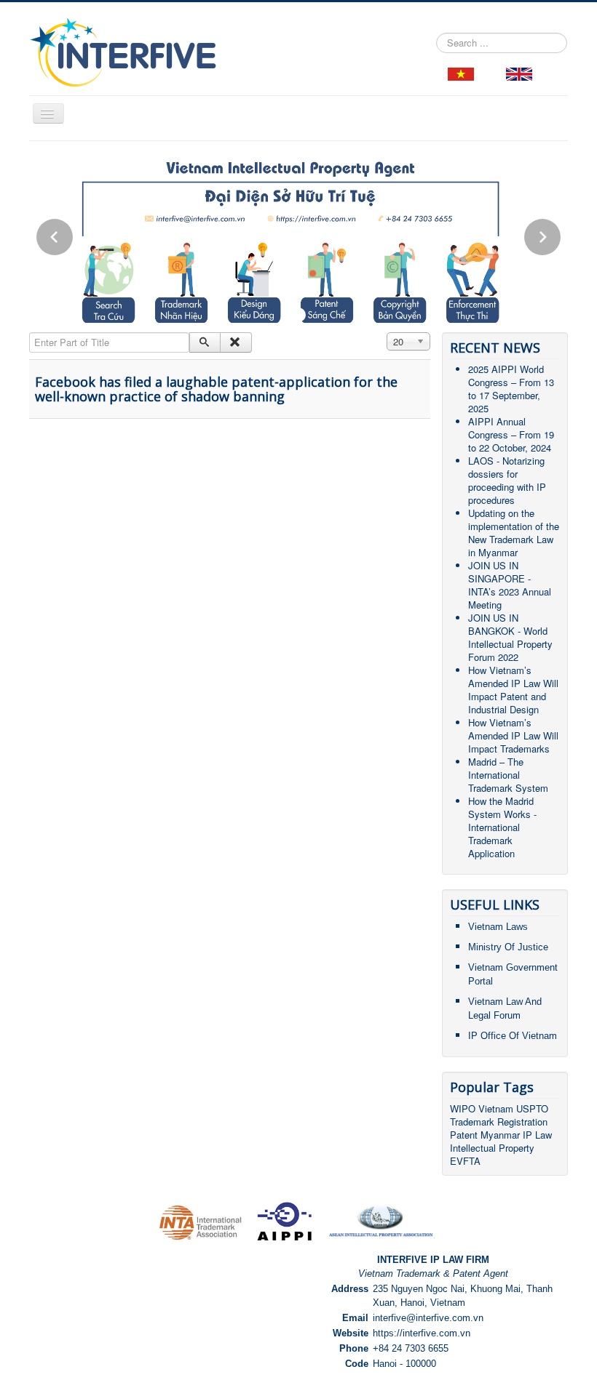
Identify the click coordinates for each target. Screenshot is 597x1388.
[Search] (205, 342)
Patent (464, 1135)
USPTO (532, 1108)
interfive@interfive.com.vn (428, 1317)
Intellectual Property (492, 1148)
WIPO (464, 1108)
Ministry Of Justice (508, 947)
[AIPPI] (285, 1221)
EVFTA (465, 1161)
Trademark (473, 1121)
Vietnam (495, 1108)
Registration (522, 1121)
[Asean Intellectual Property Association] (381, 1221)
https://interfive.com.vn (421, 1333)
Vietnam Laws (498, 926)
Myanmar (500, 1135)
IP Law (537, 1135)
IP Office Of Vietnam (512, 1035)
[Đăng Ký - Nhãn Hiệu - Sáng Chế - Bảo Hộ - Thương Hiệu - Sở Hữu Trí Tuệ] (461, 72)
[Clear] (235, 342)
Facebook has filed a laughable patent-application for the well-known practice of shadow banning (216, 389)
